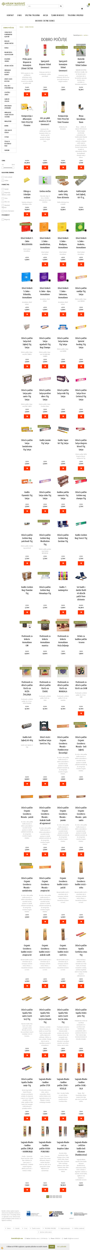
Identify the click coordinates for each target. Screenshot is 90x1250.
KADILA (6, 48)
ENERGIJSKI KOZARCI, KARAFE (7, 72)
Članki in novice (57, 15)
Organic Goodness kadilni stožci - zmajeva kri (27, 950)
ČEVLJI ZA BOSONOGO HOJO (7, 144)
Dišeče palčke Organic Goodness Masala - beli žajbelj (81, 743)
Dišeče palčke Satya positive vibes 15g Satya (45, 395)
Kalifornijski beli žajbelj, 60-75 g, (81, 194)
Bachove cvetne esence (45, 21)
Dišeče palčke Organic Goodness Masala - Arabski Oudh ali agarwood (45, 815)
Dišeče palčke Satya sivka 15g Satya (45, 495)
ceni (81, 35)
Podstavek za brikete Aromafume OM (27, 641)
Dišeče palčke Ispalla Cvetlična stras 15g (81, 950)
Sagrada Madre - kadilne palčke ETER (45, 1082)
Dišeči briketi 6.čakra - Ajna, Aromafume (45, 291)
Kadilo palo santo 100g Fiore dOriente (63, 194)
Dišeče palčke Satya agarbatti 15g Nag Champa (45, 343)
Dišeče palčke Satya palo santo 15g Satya (27, 395)
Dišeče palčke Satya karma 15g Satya (63, 341)
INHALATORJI (7, 121)
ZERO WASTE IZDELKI (8, 131)
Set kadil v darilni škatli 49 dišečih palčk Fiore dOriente (81, 593)
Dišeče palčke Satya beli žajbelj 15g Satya (27, 343)
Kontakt (10, 15)
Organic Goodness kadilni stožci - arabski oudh (45, 950)
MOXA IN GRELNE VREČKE (9, 42)
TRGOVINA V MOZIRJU (75, 15)
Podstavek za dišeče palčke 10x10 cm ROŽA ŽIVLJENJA (27, 688)
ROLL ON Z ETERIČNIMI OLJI (8, 87)
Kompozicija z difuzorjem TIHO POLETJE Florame (27, 121)
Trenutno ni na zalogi (61, 47)
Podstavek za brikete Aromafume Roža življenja (63, 641)
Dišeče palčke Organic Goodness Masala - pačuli (27, 812)
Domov (21, 27)
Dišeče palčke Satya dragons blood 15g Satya (81, 445)
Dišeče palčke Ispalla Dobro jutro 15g (81, 1012)
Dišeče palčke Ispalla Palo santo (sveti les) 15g (27, 1014)
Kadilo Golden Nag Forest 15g (81, 536)
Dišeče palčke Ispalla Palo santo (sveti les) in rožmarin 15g (45, 1016)
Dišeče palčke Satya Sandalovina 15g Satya (27, 445)
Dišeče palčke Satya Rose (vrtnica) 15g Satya (81, 395)
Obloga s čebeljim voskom (27, 194)
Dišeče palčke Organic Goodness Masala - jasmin (63, 813)
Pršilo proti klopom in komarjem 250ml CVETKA (27, 64)
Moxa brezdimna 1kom (81, 119)
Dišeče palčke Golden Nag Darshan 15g (63, 538)
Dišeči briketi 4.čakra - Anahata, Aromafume (81, 243)
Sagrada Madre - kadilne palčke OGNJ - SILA (81, 1084)
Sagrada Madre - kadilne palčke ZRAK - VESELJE (63, 1084)
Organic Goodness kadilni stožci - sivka (81, 883)
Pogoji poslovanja (65, 1228)
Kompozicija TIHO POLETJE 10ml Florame (63, 119)
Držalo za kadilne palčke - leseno (81, 639)
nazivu (85, 35)
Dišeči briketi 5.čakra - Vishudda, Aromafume (27, 293)
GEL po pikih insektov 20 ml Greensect (45, 121)
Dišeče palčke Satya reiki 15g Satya (63, 393)
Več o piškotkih (61, 1247)
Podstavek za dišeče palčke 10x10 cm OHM (81, 685)
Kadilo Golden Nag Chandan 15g (27, 590)
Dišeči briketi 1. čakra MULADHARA (27, 241)
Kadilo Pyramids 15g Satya (27, 495)
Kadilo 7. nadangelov (63, 589)
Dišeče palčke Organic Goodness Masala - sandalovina (27, 884)
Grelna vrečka (45, 191)
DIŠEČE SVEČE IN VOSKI (8, 80)
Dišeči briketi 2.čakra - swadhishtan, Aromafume (45, 243)
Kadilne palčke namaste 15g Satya (63, 495)
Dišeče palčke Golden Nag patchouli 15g (27, 538)
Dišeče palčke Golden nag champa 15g (81, 495)
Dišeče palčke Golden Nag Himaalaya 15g (45, 590)
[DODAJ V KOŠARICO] (27, 94)
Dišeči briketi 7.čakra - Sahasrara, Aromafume (63, 293)
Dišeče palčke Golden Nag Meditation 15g (45, 540)
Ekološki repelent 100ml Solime (81, 62)
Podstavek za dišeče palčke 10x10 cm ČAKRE (45, 687)
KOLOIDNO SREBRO (7, 60)
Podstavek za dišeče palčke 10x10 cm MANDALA (63, 687)
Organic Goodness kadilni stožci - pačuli (63, 883)
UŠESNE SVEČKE (9, 66)
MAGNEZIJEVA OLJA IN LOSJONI (8, 53)
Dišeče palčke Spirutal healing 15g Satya (81, 343)
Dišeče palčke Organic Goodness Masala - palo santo (81, 813)
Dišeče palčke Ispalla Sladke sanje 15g (27, 1082)
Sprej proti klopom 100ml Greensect (45, 64)
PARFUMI (6, 150)
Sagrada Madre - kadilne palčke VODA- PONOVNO (45, 1147)
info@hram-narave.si (73, 1238)
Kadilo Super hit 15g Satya (63, 442)
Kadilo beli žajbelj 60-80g (27, 739)
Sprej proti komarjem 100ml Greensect (63, 66)
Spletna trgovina (32, 15)
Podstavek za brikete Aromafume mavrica (45, 641)
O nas (19, 15)
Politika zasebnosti (79, 1228)
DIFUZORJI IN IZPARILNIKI (7, 107)
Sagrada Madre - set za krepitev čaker (63, 1145)
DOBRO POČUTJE (29, 27)
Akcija (45, 15)
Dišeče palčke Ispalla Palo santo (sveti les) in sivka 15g (63, 1016)
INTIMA (6, 126)
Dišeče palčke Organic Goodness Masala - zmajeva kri (45, 884)
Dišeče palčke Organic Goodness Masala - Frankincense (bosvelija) (63, 745)
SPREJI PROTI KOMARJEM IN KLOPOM (8, 34)
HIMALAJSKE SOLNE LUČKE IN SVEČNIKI (8, 115)
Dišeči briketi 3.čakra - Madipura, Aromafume (63, 243)
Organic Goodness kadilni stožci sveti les (63, 950)
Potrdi (52, 1247)
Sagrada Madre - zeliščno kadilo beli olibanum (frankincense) (81, 1148)
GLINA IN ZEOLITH (6, 100)
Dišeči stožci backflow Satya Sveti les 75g (45, 740)
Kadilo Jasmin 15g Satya (45, 442)
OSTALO (6, 137)
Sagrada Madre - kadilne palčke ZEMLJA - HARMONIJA (27, 1147)
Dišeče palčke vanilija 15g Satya (81, 291)
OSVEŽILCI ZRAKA (7, 94)
